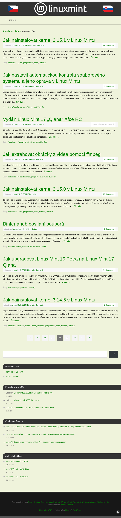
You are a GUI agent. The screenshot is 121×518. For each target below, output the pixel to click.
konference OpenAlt (14, 372)
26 (45, 338)
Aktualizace (12, 63)
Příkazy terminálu (23, 177)
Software (31, 86)
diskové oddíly (13, 107)
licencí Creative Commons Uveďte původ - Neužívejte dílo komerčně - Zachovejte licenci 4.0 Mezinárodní (68, 502)
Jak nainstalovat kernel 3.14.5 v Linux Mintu (49, 299)
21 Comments (108, 194)
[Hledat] (113, 354)
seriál (36, 63)
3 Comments (109, 86)
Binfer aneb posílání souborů (33, 223)
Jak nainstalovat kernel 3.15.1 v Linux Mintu (49, 40)
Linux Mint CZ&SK (46, 510)
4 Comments (109, 159)
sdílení (43, 247)
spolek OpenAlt (12, 376)
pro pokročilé (28, 63)
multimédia (12, 177)
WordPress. (77, 510)
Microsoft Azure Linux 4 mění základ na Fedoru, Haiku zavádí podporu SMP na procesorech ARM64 (48, 427)
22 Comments (108, 45)
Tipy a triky (41, 45)
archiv (14, 45)
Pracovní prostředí (24, 142)
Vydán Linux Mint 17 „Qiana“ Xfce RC (42, 119)
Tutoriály (42, 63)
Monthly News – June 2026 (17, 469)
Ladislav (9, 408)
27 (52, 338)
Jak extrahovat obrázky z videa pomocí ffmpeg (52, 154)
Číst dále (96, 58)
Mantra (68, 510)
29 (67, 338)
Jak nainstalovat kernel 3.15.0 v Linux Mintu (49, 189)
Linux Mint (32, 45)
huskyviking (16, 229)
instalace (11, 247)
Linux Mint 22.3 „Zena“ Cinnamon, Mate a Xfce (34, 393)
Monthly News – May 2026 (17, 477)
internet (18, 247)
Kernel (19, 63)
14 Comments (108, 270)
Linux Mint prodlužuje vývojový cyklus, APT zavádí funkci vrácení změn (36, 442)
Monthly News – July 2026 (17, 461)
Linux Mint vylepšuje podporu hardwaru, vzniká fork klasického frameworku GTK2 (40, 434)
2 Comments (109, 229)
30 (74, 338)
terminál (34, 107)
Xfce (45, 142)
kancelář (25, 247)
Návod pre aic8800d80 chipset (27, 400)
